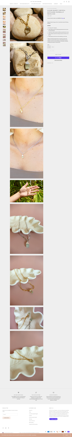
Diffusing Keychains (47, 3)
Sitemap (30, 419)
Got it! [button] (67, 435)
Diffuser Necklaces (36, 3)
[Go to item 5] (4, 27)
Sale (61, 3)
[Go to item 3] (4, 18)
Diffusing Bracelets (24, 3)
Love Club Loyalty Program (33, 413)
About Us (30, 410)
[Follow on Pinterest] (8, 428)
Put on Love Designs (52, 8)
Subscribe (6, 417)
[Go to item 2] (4, 13)
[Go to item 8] (4, 40)
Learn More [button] (34, 435)
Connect (56, 3)
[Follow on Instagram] (5, 428)
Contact (30, 415)
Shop (30, 412)
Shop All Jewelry (14, 3)
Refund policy (31, 422)
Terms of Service (32, 420)
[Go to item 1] (4, 9)
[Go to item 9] (4, 44)
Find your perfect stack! (33, 417)
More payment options (58, 60)
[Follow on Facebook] (3, 428)
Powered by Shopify (35, 432)
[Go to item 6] (4, 31)
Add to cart (58, 54)
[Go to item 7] (4, 36)
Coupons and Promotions (33, 424)
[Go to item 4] (4, 23)
